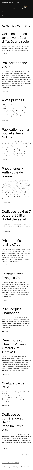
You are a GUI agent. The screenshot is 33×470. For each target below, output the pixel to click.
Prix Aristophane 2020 (14, 65)
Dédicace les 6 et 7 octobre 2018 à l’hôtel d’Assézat (16, 215)
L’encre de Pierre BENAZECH (10, 2)
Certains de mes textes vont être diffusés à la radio (15, 37)
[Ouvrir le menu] (3, 15)
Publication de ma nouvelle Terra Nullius (15, 133)
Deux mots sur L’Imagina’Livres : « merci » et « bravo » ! (15, 346)
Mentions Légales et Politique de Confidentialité (16, 467)
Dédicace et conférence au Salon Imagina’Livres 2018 (13, 422)
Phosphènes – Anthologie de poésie (12, 172)
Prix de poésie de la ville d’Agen (15, 242)
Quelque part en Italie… (14, 385)
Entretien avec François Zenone (14, 276)
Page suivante (26, 455)
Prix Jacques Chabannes (11, 311)
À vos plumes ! (13, 100)
